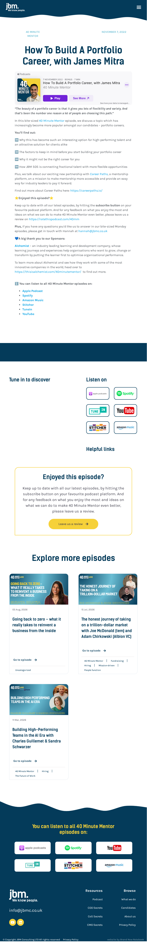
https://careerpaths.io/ (86, 190)
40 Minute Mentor (51, 120)
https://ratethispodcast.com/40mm (53, 219)
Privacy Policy (127, 925)
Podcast (98, 899)
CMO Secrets (95, 925)
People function (92, 670)
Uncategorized (23, 670)
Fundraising (117, 661)
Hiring (87, 665)
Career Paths (99, 174)
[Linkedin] (20, 922)
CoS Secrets (95, 916)
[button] (138, 7)
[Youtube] (12, 922)
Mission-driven (107, 665)
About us (130, 916)
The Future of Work (25, 775)
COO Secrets (95, 907)
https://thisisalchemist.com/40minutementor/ (48, 272)
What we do (128, 899)
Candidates (128, 907)
